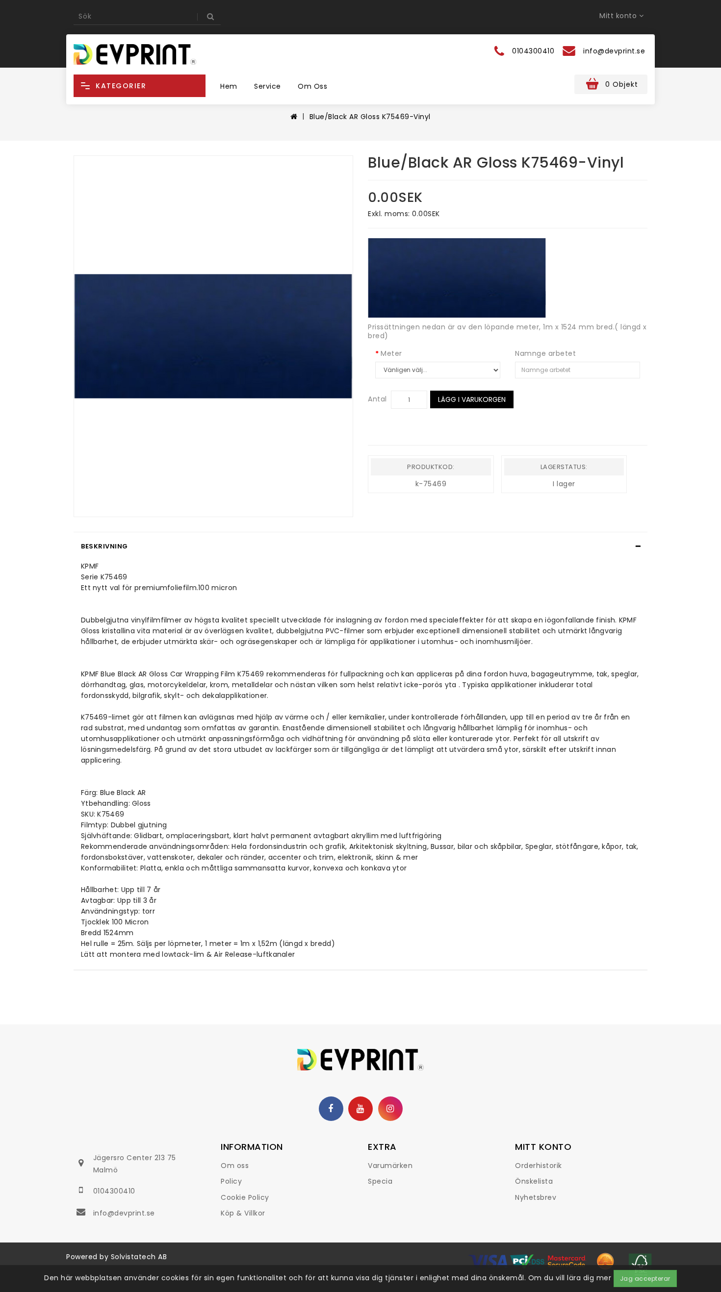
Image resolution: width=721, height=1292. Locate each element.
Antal (377, 399)
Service (267, 86)
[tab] (360, 546)
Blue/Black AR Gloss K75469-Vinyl (370, 117)
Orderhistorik (538, 1165)
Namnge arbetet (545, 353)
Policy (231, 1181)
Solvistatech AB (139, 1257)
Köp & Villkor (243, 1213)
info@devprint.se (124, 1213)
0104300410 (114, 1191)
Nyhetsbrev (535, 1197)
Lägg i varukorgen (472, 399)
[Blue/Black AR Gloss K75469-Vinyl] (213, 336)
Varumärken (390, 1165)
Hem (228, 86)
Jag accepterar (645, 1278)
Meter (391, 353)
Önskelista (534, 1181)
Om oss (312, 86)
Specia (380, 1181)
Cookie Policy (245, 1197)
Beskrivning (104, 546)
